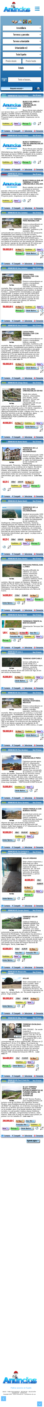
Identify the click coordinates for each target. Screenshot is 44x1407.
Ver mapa (19, 249)
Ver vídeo (23, 633)
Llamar (16, 123)
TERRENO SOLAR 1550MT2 (30, 917)
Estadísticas (6, 123)
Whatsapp (25, 123)
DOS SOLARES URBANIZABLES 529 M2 (33, 390)
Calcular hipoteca (31, 253)
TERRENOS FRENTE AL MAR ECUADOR (32, 622)
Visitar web (33, 633)
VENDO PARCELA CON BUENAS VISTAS (32, 810)
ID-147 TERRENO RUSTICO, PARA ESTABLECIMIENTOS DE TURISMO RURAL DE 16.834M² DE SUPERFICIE (33, 1091)
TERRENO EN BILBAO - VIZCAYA (32, 1025)
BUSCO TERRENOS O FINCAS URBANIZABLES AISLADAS (33, 143)
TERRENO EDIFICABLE (32, 658)
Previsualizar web (15, 636)
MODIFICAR (15, 1393)
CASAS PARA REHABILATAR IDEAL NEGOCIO (31, 700)
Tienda (29, 1066)
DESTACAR (24, 1391)
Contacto (7, 131)
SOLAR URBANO (30, 858)
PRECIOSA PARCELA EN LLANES (33, 566)
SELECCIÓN (32, 1391)
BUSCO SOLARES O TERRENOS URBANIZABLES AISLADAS (31, 104)
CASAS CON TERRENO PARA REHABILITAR (32, 220)
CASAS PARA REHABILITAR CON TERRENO (30, 276)
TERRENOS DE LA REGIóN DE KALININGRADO (30, 449)
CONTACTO (23, 1393)
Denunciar (39, 131)
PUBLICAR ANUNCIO (13, 1391)
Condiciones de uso (30, 1394)
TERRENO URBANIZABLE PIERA (32, 757)
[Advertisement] (22, 1251)
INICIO (4, 1391)
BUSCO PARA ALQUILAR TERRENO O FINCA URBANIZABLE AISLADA (33, 182)
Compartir (16, 131)
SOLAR (26, 978)
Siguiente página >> (33, 1140)
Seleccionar (28, 131)
